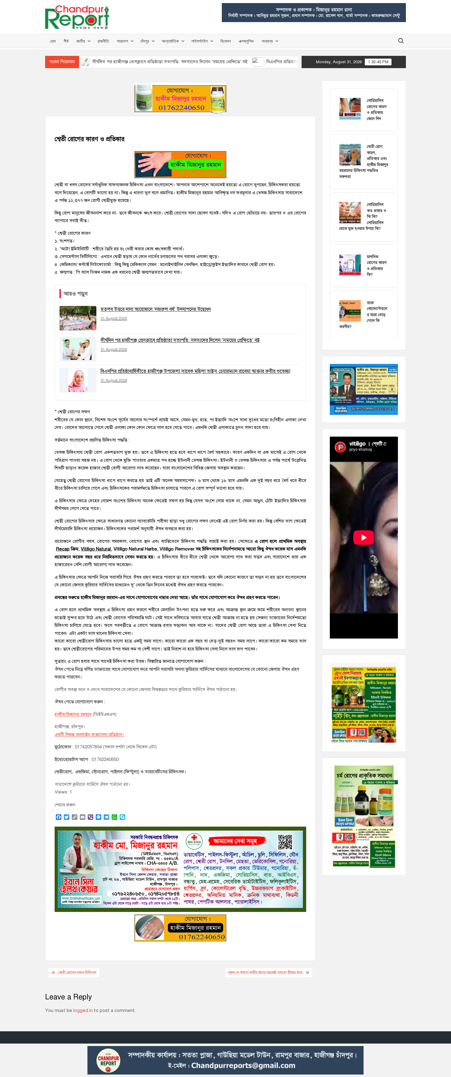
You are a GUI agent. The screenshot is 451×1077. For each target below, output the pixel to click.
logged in (83, 1010)
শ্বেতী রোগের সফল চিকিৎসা (77, 973)
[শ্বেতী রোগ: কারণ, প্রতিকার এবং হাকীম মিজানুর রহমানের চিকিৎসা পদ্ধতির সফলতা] (350, 154)
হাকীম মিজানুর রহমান (73, 714)
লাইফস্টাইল (199, 41)
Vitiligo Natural (96, 549)
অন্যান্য (267, 41)
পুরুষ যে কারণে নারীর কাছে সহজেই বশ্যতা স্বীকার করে (265, 973)
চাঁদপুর (145, 41)
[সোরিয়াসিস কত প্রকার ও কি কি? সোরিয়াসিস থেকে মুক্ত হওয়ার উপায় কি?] (350, 212)
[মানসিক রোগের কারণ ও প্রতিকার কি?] (350, 264)
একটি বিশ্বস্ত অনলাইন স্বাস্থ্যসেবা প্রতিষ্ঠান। (89, 734)
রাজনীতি (103, 41)
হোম (53, 41)
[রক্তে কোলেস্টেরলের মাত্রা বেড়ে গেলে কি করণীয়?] (350, 310)
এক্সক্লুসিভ (246, 41)
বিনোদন (225, 41)
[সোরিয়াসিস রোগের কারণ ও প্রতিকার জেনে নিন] (350, 108)
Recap (63, 549)
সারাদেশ (122, 41)
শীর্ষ (66, 41)
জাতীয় (80, 41)
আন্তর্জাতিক (170, 41)
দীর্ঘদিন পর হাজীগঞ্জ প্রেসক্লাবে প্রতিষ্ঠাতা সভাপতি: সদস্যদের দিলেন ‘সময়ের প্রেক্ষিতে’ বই (133, 61)
